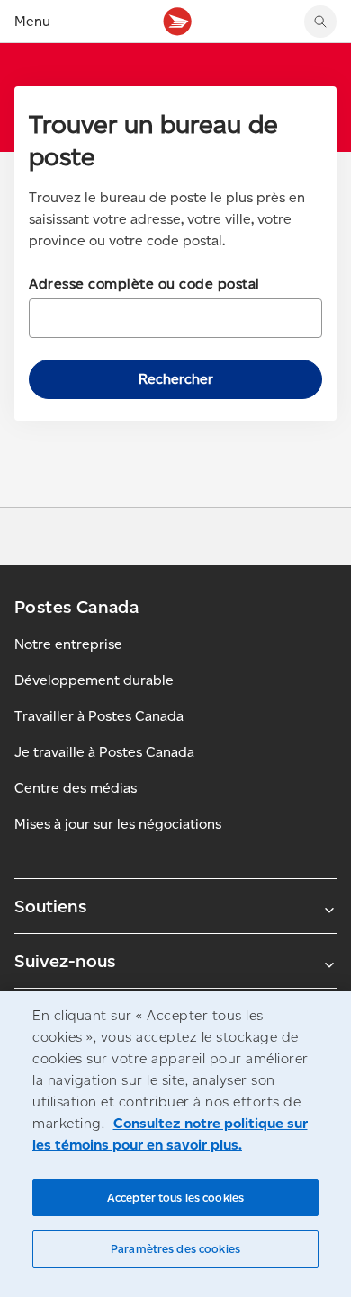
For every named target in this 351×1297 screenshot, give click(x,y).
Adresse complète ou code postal (144, 283)
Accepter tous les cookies (175, 1197)
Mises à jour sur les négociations (117, 823)
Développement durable (94, 679)
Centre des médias (75, 787)
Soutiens (50, 906)
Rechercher (176, 378)
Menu (32, 21)
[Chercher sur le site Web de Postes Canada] (320, 21)
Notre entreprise (68, 644)
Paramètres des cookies (175, 1249)
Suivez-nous (64, 961)
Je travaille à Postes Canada (104, 751)
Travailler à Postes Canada (99, 715)
